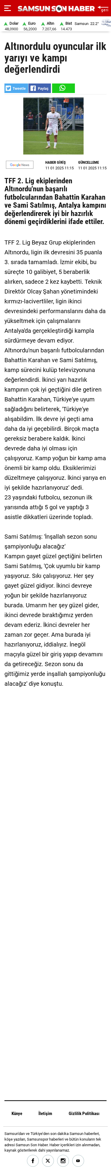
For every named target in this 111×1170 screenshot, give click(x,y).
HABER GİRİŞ (55, 162)
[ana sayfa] (103, 8)
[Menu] (7, 8)
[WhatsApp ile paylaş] (63, 88)
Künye (17, 1113)
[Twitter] (48, 1161)
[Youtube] (78, 1161)
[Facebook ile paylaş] (39, 88)
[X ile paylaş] (16, 88)
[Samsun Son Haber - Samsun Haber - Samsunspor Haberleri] (55, 8)
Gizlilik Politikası (84, 1113)
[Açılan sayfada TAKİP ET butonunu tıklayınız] (19, 165)
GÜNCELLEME (88, 162)
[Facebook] (33, 1161)
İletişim (45, 1113)
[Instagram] (63, 1161)
